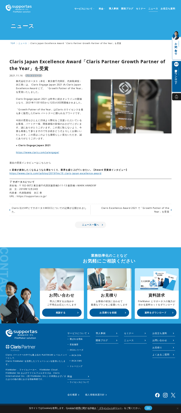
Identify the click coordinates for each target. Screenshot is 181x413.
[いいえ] (177, 408)
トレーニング (76, 366)
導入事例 (114, 8)
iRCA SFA (76, 355)
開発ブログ (127, 8)
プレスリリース (33, 75)
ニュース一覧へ (90, 224)
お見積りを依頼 (108, 312)
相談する (61, 312)
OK (148, 408)
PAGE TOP (176, 97)
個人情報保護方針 (95, 394)
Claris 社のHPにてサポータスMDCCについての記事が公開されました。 (49, 209)
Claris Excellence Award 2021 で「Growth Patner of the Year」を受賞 (135, 209)
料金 (69, 376)
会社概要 (72, 394)
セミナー (141, 8)
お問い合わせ (176, 47)
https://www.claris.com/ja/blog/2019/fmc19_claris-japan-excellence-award (55, 173)
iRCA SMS (76, 360)
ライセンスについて (79, 382)
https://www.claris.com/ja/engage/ (37, 152)
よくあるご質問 (161, 354)
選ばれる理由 (76, 339)
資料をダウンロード (156, 312)
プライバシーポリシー (110, 408)
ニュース (153, 8)
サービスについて (77, 333)
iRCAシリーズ (76, 349)
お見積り (157, 347)
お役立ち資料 (168, 8)
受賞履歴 (74, 344)
